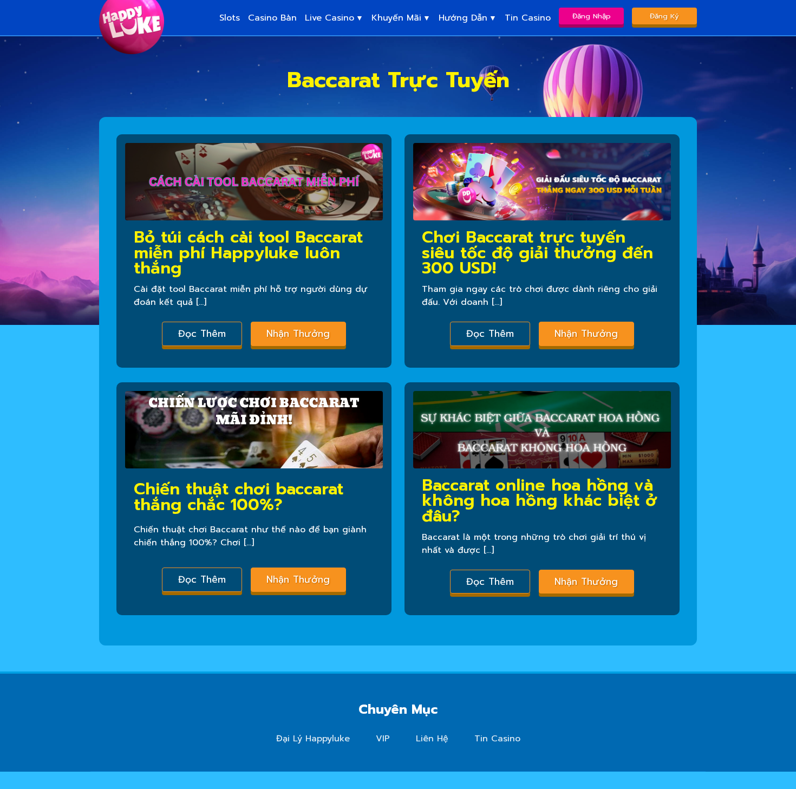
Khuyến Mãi (396, 17)
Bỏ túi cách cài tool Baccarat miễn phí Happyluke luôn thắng (248, 253)
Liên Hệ (432, 738)
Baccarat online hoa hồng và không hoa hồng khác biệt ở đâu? (539, 501)
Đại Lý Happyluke (313, 738)
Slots (229, 17)
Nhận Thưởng (298, 334)
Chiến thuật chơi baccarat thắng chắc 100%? (238, 497)
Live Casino (329, 17)
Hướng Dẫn (463, 17)
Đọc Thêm (202, 334)
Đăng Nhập (591, 16)
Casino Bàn (272, 17)
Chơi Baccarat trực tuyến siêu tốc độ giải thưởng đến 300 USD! (537, 253)
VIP (383, 738)
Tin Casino (528, 17)
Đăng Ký (664, 16)
